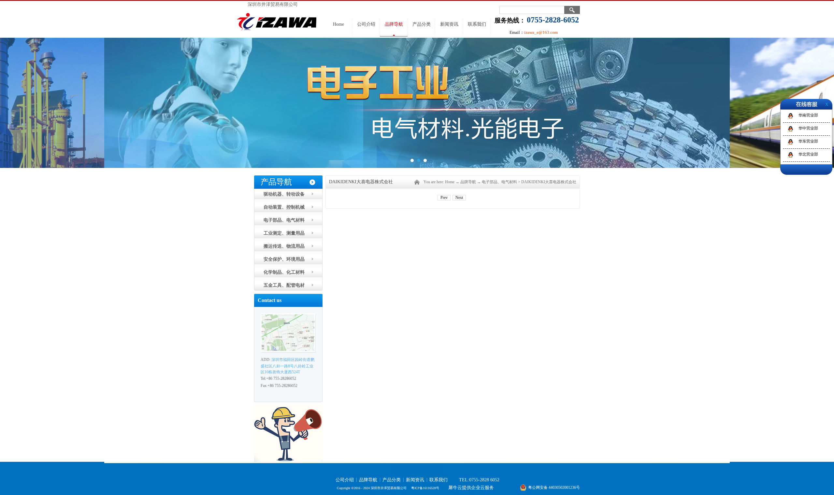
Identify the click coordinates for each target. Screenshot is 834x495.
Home (338, 24)
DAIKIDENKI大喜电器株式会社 (548, 182)
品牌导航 (468, 182)
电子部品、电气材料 (499, 182)
